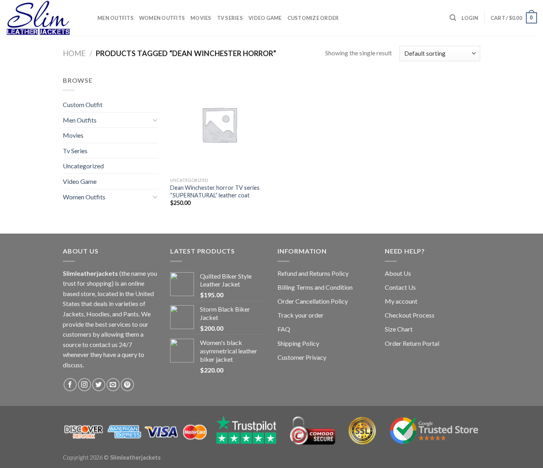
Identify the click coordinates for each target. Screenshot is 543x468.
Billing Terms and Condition (315, 287)
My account (401, 301)
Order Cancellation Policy (312, 301)
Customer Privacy (301, 357)
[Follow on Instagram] (84, 384)
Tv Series (230, 18)
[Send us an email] (113, 384)
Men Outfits (115, 18)
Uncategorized (83, 166)
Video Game (265, 18)
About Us (398, 273)
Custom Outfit (83, 104)
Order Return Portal (412, 343)
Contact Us (400, 287)
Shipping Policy (298, 343)
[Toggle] (155, 120)
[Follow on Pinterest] (127, 384)
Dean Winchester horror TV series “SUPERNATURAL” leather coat (215, 191)
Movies (200, 18)
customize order (313, 18)
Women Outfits (162, 18)
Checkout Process (409, 315)
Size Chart (399, 329)
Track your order (300, 315)
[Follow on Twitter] (98, 384)
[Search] (453, 17)
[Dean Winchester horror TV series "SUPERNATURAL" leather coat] (219, 124)
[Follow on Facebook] (70, 384)
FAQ (283, 329)
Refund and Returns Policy (313, 273)
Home (74, 53)
